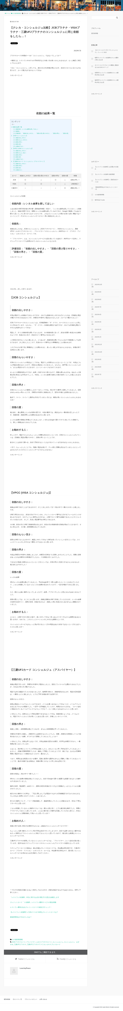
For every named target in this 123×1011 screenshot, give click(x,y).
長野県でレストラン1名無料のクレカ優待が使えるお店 (106, 74)
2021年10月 (98, 352)
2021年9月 (98, 359)
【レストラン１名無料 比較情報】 (105, 174)
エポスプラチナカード (44, 942)
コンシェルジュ (57, 942)
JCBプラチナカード (19, 942)
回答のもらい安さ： (21, 153)
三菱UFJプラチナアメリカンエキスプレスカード (43, 944)
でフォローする (26, 959)
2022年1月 (98, 337)
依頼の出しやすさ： (21, 138)
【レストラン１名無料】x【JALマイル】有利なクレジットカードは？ (34, 912)
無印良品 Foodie (100, 200)
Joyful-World (10, 5)
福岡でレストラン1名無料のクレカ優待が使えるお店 (106, 59)
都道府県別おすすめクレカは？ (21, 917)
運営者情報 (94, 33)
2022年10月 (98, 284)
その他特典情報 (17, 939)
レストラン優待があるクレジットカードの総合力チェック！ (31, 907)
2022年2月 (98, 329)
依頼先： (18, 131)
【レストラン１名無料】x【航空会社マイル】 (106, 180)
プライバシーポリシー (31, 999)
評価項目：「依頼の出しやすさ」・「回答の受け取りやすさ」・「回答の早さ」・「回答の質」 (42, 133)
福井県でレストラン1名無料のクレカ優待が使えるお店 (106, 81)
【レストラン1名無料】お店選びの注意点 (106, 168)
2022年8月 (98, 299)
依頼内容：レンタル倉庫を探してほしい (27, 129)
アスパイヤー (31, 942)
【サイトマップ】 (17, 999)
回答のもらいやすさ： (22, 140)
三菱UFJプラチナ (20, 944)
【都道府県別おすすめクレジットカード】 (106, 188)
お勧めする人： (20, 146)
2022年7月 (98, 307)
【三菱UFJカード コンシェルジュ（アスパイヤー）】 (29, 161)
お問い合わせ (43, 999)
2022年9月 (98, 292)
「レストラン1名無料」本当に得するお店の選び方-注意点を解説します (34, 897)
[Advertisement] (45, 92)
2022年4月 (98, 314)
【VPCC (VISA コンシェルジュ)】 (23, 148)
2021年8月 (98, 367)
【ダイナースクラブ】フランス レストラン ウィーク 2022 (106, 51)
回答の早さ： (19, 142)
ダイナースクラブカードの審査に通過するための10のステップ (107, 66)
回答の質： (19, 144)
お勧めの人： (19, 170)
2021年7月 (98, 374)
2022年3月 (98, 322)
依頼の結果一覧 (17, 127)
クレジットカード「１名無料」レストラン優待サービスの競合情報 (33, 902)
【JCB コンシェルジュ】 (20, 135)
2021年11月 (98, 344)
